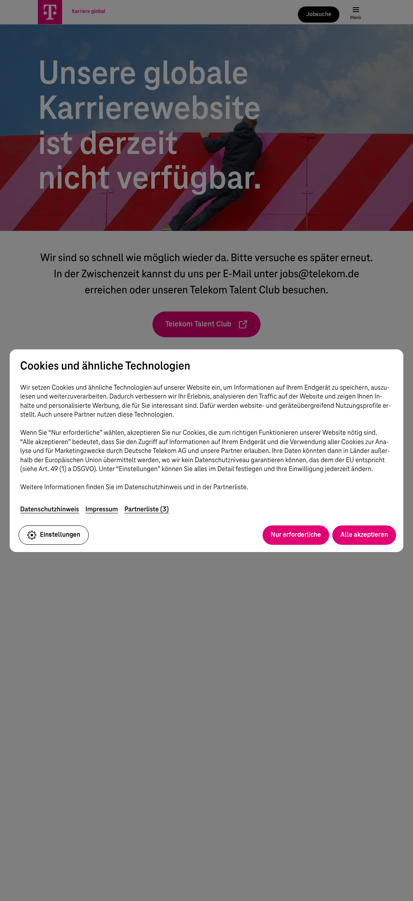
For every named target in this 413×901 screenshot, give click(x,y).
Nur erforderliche (296, 534)
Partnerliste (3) (146, 509)
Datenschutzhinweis (49, 509)
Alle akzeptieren (364, 534)
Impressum (102, 509)
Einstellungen (60, 534)
